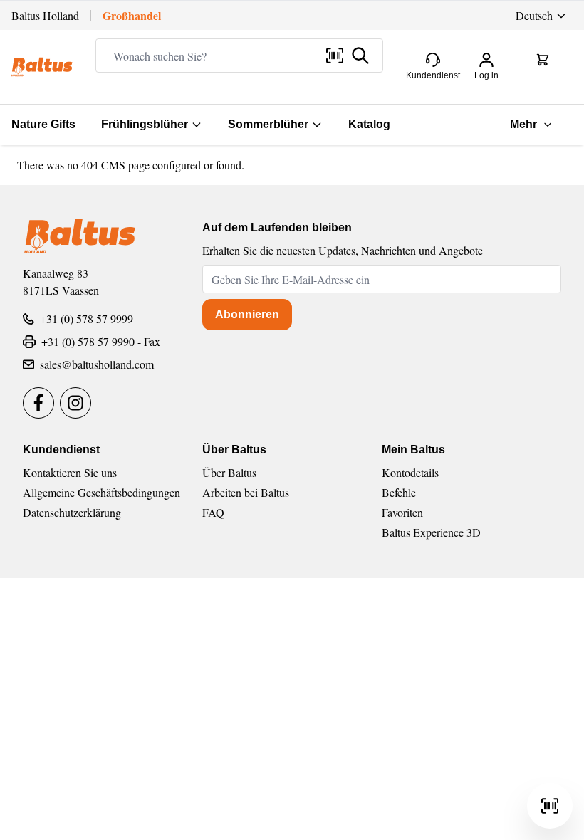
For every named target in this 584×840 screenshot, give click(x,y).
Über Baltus (229, 472)
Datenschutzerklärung (72, 512)
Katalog (369, 124)
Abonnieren (247, 314)
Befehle (399, 492)
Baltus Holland (45, 15)
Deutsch (534, 15)
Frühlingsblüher (144, 124)
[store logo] (42, 66)
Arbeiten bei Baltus (245, 492)
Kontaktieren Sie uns (70, 472)
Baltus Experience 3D (431, 532)
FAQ (213, 512)
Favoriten (402, 512)
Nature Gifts (43, 124)
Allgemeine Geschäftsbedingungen (101, 492)
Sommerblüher (268, 124)
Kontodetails (410, 472)
